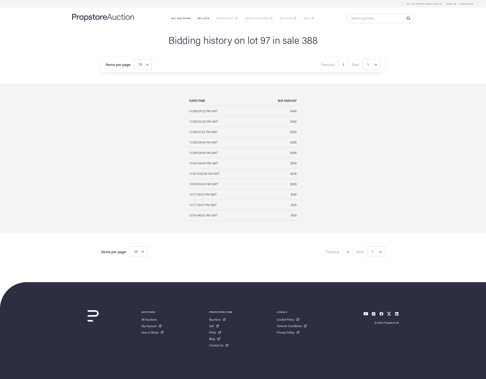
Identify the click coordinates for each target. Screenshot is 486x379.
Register (466, 3)
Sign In (451, 3)
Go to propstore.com (423, 3)
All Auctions (148, 319)
